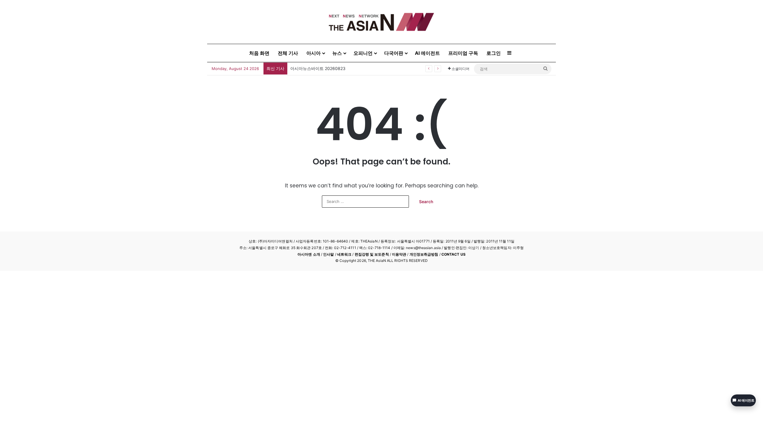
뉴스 (337, 53)
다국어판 (393, 53)
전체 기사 (288, 53)
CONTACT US (453, 254)
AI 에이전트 (427, 53)
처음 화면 (259, 53)
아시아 (313, 53)
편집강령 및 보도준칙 (372, 254)
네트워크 (344, 254)
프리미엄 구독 (463, 53)
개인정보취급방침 (424, 254)
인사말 (328, 254)
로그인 (493, 53)
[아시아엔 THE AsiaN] (381, 22)
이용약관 (399, 254)
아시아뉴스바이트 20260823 (317, 68)
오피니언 (363, 53)
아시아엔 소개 (308, 254)
